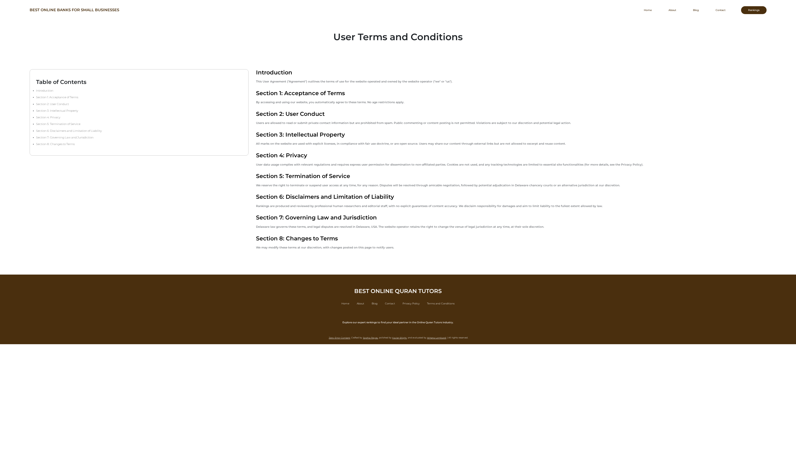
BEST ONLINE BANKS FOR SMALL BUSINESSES (74, 10)
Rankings (754, 10)
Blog (696, 10)
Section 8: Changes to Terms (55, 144)
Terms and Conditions (440, 303)
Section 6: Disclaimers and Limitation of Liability (69, 130)
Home (648, 10)
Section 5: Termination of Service (58, 124)
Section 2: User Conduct (52, 104)
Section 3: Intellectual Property (57, 110)
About (672, 10)
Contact (721, 10)
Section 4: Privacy (48, 117)
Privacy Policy (411, 303)
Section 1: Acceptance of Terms (57, 97)
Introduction (44, 90)
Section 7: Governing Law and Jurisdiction (64, 137)
